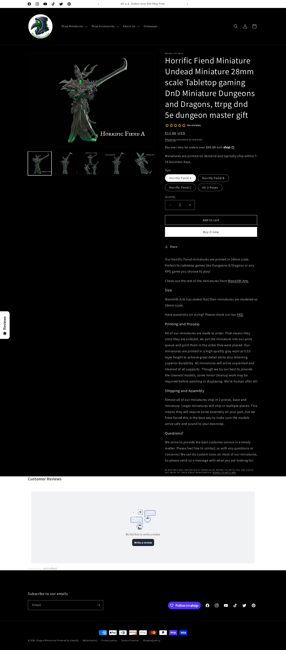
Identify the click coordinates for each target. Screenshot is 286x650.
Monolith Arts (238, 281)
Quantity (170, 197)
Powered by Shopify (68, 640)
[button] (74, 26)
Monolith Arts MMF (224, 472)
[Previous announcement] (98, 4)
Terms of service (130, 640)
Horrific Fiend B (213, 178)
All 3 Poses (210, 187)
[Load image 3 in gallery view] (91, 163)
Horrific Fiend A (180, 178)
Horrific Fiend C (180, 187)
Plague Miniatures (46, 640)
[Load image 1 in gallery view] (40, 163)
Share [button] (174, 247)
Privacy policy (109, 640)
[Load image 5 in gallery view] (143, 163)
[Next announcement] (187, 4)
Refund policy (90, 640)
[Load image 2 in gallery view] (65, 163)
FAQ (240, 314)
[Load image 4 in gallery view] (117, 163)
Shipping (170, 139)
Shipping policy (151, 640)
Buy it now (211, 232)
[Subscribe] (98, 605)
